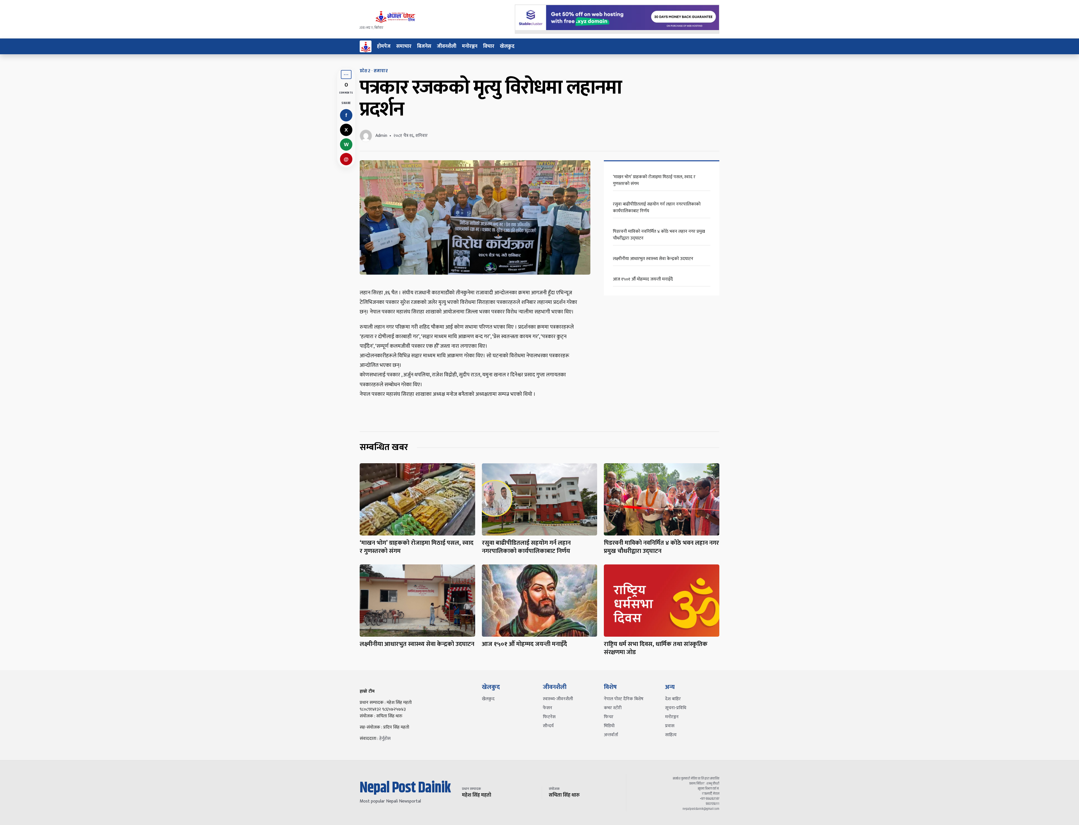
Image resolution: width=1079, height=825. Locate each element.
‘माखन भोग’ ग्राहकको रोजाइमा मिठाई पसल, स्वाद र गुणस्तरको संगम (654, 180)
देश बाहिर (673, 699)
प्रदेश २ (365, 70)
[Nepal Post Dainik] (365, 46)
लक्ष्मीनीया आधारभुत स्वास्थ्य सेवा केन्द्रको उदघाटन (653, 259)
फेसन (547, 708)
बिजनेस (424, 46)
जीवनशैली (446, 46)
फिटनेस (549, 717)
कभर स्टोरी (613, 708)
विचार (488, 46)
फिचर (608, 717)
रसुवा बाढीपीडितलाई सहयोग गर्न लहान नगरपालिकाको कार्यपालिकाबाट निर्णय (657, 207)
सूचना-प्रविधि (675, 708)
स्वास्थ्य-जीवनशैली (558, 699)
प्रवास (669, 726)
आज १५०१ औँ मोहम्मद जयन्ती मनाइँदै (643, 279)
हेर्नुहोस (385, 738)
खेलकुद (507, 46)
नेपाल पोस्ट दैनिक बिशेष (623, 699)
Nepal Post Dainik (405, 788)
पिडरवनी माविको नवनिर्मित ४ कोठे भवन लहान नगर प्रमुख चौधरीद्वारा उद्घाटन (659, 235)
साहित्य (671, 735)
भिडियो (609, 726)
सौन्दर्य (548, 726)
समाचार (403, 46)
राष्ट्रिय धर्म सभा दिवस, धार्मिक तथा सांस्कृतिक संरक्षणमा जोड (656, 648)
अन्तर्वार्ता (611, 735)
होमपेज (384, 46)
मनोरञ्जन (469, 46)
